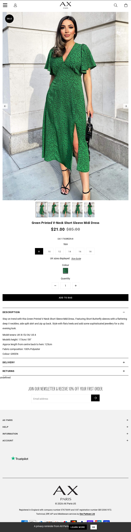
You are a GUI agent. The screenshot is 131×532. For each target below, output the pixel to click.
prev (5, 106)
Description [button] (11, 312)
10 (49, 251)
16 (80, 251)
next (125, 106)
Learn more (78, 527)
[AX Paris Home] (65, 5)
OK (93, 527)
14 (69, 251)
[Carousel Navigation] (65, 106)
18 (90, 251)
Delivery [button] (9, 362)
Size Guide (76, 258)
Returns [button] (8, 371)
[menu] (5, 5)
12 (59, 251)
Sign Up (95, 398)
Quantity (65, 278)
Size (65, 244)
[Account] (15, 5)
